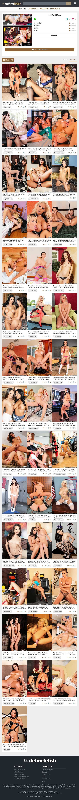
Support (44, 772)
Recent (73, 60)
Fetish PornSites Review (21, 776)
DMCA (44, 776)
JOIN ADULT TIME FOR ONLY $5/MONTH (44, 9)
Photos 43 (9, 60)
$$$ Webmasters (19, 778)
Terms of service (47, 774)
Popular (64, 60)
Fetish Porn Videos (19, 769)
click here (68, 788)
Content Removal (47, 769)
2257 (43, 781)
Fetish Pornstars (19, 774)
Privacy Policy (46, 779)
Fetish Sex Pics (18, 772)
